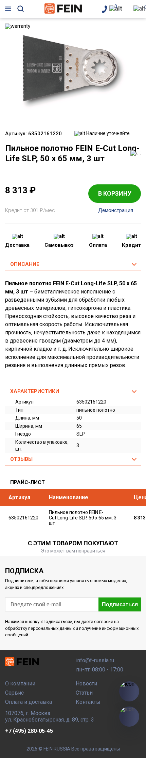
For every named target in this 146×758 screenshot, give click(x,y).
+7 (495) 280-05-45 (29, 731)
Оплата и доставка (28, 702)
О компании (20, 683)
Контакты (88, 702)
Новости (86, 683)
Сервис (14, 692)
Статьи (84, 692)
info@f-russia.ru (95, 660)
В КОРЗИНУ (114, 193)
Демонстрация (115, 210)
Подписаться (120, 604)
